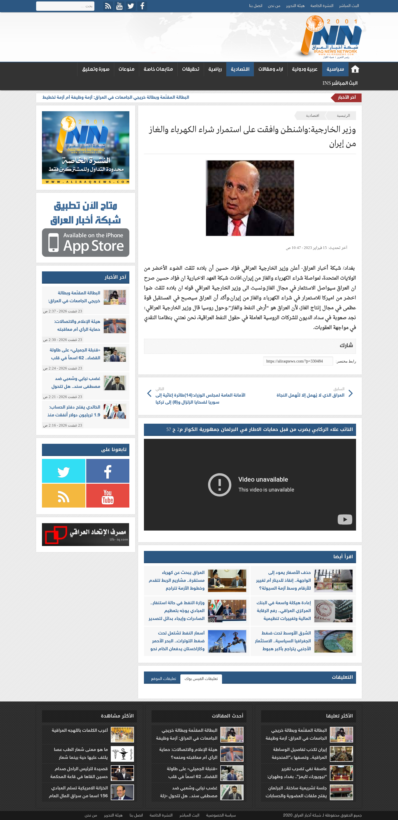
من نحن (274, 5)
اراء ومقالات (270, 69)
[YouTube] (119, 6)
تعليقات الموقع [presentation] (163, 678)
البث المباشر (349, 5)
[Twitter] (131, 6)
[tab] (201, 679)
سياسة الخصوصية (221, 815)
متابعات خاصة (158, 69)
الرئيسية (343, 115)
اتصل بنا (255, 5)
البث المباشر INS (340, 83)
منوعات (127, 69)
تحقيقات (190, 69)
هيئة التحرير (295, 5)
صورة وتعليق (96, 69)
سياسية (335, 69)
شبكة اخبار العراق (355, 69)
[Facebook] (142, 6)
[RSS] (108, 6)
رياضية (215, 69)
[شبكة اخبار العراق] (327, 36)
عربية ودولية (305, 69)
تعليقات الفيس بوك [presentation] (201, 678)
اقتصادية (240, 69)
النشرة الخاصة (322, 5)
